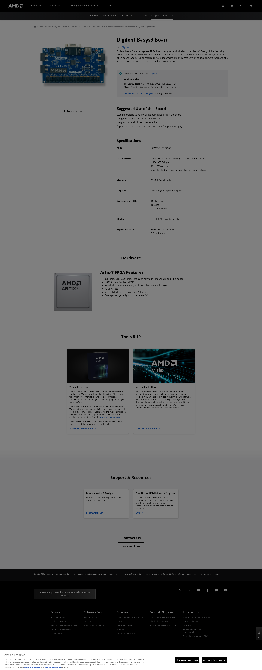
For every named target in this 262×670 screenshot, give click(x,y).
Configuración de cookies (187, 660)
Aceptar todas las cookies (214, 660)
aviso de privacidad (32, 667)
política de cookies (52, 667)
